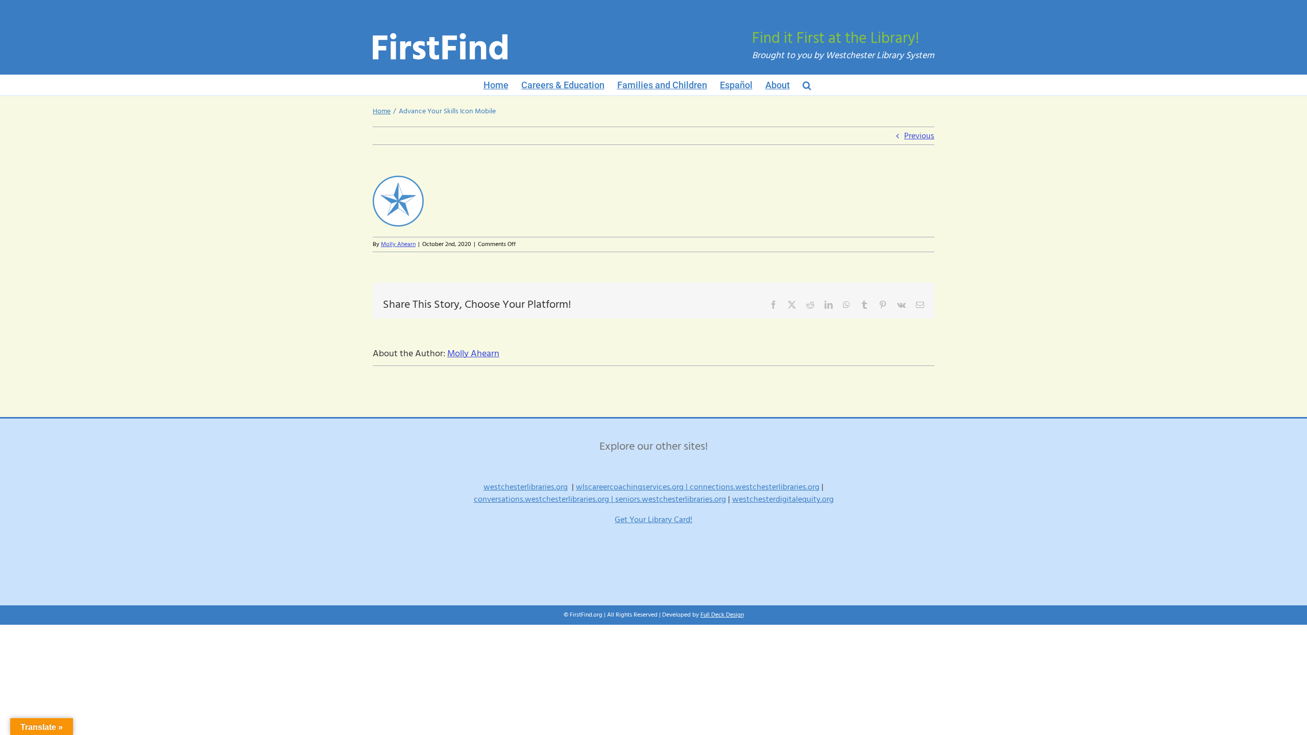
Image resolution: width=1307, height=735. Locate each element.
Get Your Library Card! (653, 519)
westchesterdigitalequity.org (783, 499)
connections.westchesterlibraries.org (754, 487)
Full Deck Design (722, 614)
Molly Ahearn (398, 244)
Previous (919, 135)
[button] (807, 85)
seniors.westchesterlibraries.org (670, 499)
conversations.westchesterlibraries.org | (544, 499)
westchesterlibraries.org (525, 487)
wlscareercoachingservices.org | (633, 487)
